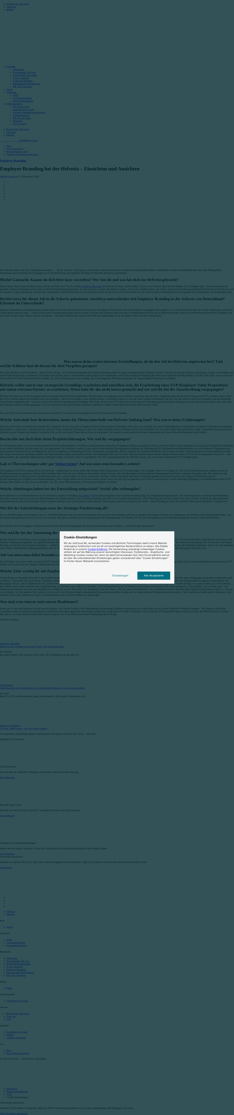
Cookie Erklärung (97, 549)
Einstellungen (120, 575)
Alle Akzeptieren (154, 575)
